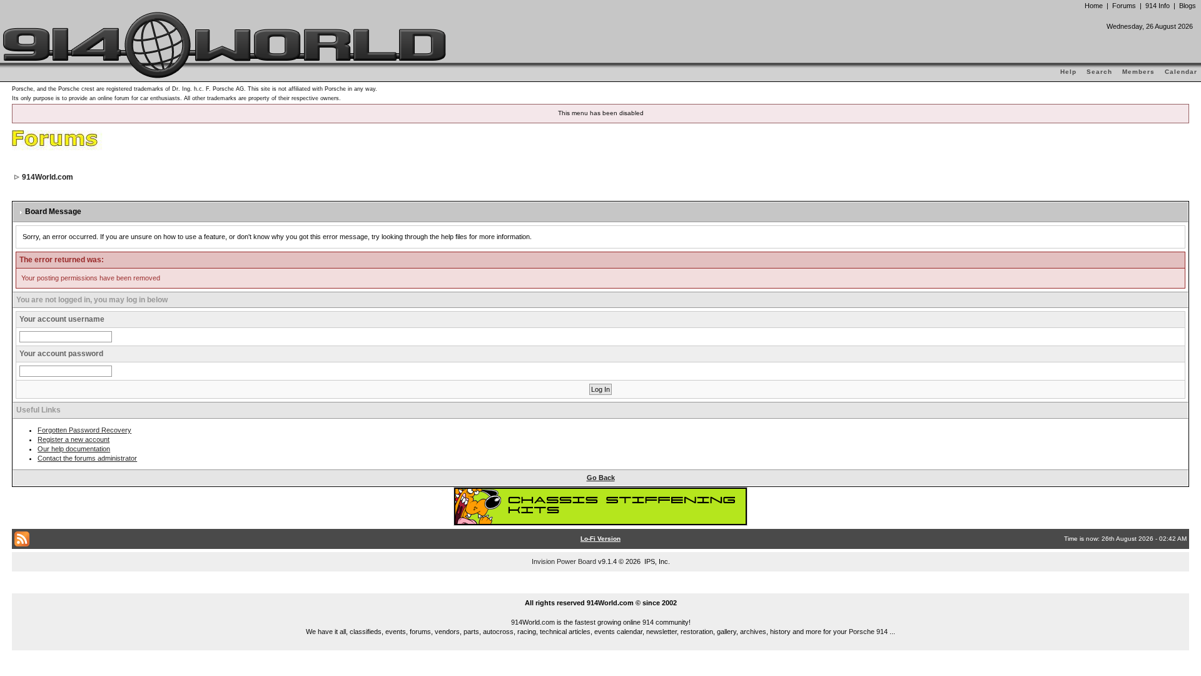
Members (1138, 71)
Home (1094, 5)
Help (1068, 71)
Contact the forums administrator (87, 458)
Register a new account (73, 439)
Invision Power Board (564, 561)
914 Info (1157, 5)
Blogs (1187, 5)
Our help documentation (74, 449)
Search (1099, 71)
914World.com (47, 177)
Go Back (601, 477)
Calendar (1181, 71)
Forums (1124, 5)
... (601, 588)
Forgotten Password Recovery (84, 430)
